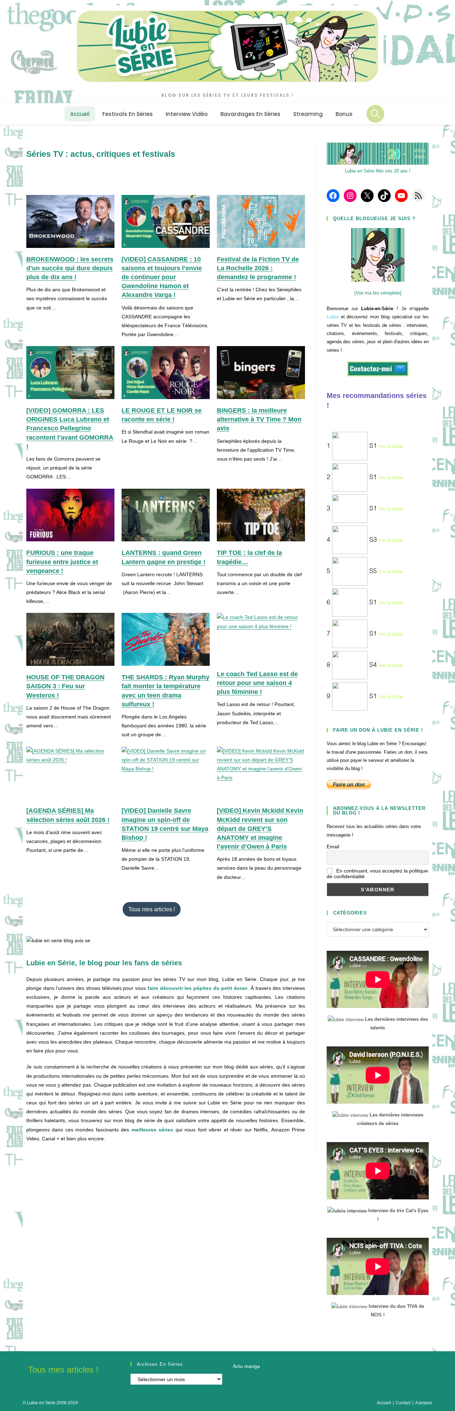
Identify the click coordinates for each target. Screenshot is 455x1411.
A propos (423, 1402)
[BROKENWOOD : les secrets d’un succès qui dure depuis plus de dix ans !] (70, 221)
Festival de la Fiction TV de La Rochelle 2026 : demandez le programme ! (258, 268)
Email (333, 846)
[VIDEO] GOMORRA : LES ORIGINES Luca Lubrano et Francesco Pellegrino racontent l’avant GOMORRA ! (69, 428)
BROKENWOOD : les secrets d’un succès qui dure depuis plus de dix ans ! (69, 268)
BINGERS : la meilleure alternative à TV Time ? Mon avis (259, 419)
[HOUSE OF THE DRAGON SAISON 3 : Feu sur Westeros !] (70, 639)
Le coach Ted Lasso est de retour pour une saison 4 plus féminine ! (257, 682)
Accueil (384, 1402)
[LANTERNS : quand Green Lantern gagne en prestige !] (166, 515)
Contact (403, 1402)
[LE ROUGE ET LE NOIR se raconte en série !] (166, 372)
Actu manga (246, 1366)
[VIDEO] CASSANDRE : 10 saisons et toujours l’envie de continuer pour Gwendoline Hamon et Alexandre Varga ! (162, 277)
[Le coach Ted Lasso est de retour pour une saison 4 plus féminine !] (261, 637)
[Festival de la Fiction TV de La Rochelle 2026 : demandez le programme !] (261, 221)
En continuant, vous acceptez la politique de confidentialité (377, 873)
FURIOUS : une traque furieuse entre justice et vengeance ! (62, 561)
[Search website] (375, 114)
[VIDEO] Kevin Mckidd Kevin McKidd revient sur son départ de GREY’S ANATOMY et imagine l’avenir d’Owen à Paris (260, 828)
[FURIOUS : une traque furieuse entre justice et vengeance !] (70, 515)
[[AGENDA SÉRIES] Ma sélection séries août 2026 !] (70, 773)
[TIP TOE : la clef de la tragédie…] (261, 515)
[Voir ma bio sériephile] (377, 293)
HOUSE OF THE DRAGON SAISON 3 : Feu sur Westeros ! (65, 686)
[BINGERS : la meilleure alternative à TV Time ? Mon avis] (261, 372)
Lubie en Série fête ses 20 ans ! (378, 171)
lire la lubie (391, 446)
